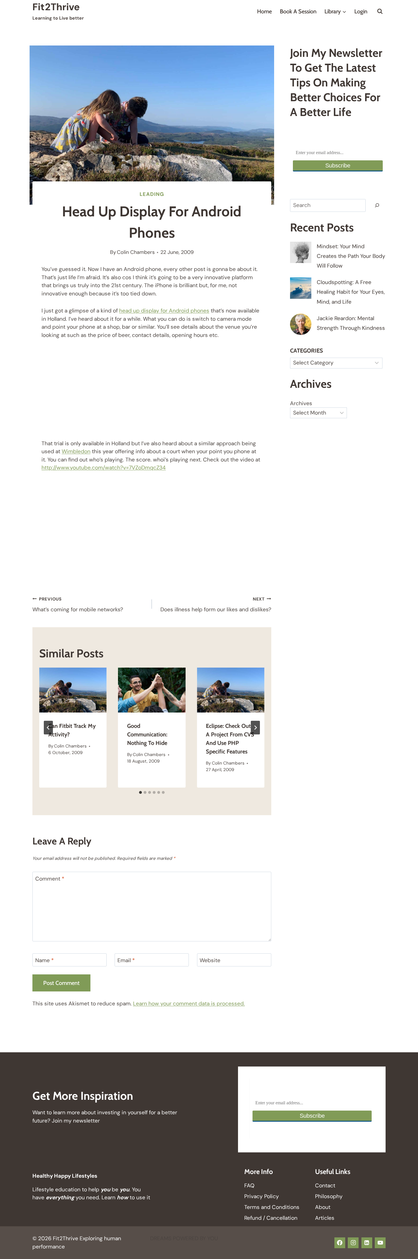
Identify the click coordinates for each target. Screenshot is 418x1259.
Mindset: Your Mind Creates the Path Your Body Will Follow (351, 256)
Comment (49, 878)
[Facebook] (339, 1242)
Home (264, 11)
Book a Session (298, 11)
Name (44, 960)
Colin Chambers (136, 252)
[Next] (255, 727)
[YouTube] (380, 1242)
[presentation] (73, 690)
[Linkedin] (366, 1242)
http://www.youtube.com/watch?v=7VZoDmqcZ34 (104, 467)
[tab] (140, 792)
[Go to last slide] (48, 727)
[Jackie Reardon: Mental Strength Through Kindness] (300, 324)
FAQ (249, 1185)
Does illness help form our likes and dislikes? (215, 604)
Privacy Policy (261, 1196)
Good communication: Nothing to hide (147, 734)
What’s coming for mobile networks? (77, 604)
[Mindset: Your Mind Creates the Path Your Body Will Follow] (300, 252)
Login (360, 11)
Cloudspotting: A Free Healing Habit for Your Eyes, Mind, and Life (351, 292)
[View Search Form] (380, 11)
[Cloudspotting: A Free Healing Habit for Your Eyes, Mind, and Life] (300, 288)
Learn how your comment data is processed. (189, 1003)
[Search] (377, 205)
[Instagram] (353, 1242)
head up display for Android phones (164, 310)
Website (210, 960)
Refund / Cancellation (270, 1217)
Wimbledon (76, 451)
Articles (324, 1217)
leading (152, 194)
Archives (301, 403)
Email (126, 960)
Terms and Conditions (271, 1207)
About (322, 1207)
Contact (325, 1185)
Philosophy (329, 1196)
